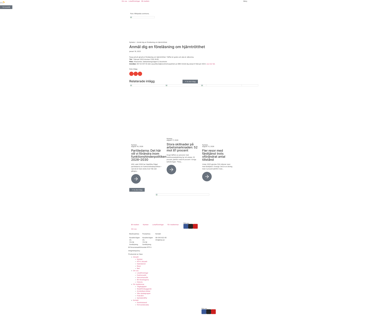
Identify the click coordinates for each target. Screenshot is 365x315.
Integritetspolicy (134, 251)
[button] (131, 74)
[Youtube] (195, 226)
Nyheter (132, 42)
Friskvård (140, 296)
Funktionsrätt (141, 275)
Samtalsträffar (142, 298)
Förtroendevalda (143, 305)
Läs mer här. (210, 64)
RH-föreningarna (143, 280)
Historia (139, 282)
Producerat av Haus (135, 254)
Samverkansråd (142, 277)
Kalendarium (141, 264)
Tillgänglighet (142, 286)
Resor (139, 266)
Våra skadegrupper (144, 293)
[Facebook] (185, 226)
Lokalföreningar (158, 225)
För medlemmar (173, 225)
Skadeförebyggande (144, 289)
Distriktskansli (142, 302)
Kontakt (136, 300)
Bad (138, 268)
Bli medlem (135, 225)
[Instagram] (190, 226)
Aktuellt (136, 257)
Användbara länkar (143, 291)
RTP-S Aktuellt (142, 261)
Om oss (134, 229)
